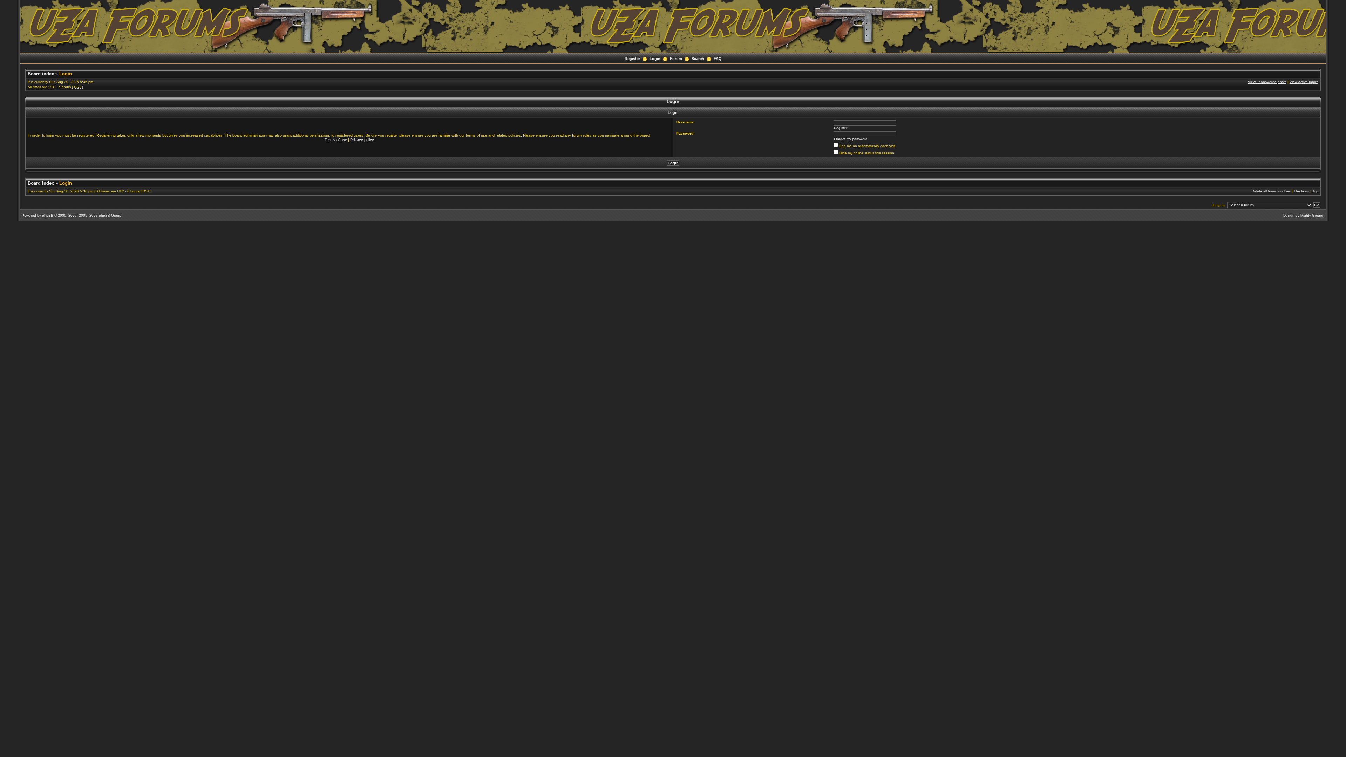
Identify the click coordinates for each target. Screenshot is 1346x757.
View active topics (1304, 82)
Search (698, 58)
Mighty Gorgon (1312, 215)
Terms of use (336, 140)
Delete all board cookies (1271, 191)
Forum (676, 58)
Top (1315, 191)
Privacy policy (362, 140)
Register (632, 58)
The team (1301, 191)
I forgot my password (851, 139)
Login (655, 58)
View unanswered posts (1267, 82)
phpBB (47, 215)
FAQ (718, 58)
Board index (41, 73)
